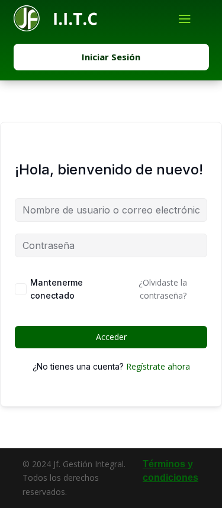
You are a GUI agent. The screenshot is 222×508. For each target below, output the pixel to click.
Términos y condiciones (170, 471)
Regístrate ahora (158, 366)
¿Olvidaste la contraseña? (163, 289)
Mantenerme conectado (56, 288)
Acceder (111, 336)
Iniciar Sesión (111, 57)
